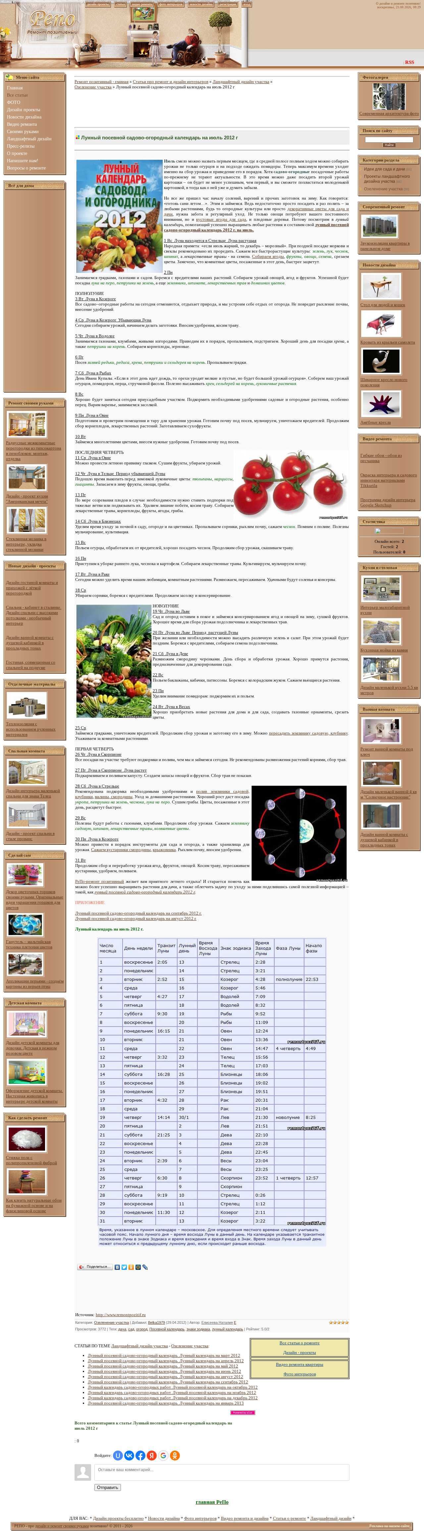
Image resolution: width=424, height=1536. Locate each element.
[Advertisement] (34, 291)
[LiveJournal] (145, 1267)
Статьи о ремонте (289, 1518)
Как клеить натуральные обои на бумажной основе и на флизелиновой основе (34, 1205)
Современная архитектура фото (389, 113)
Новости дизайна (164, 1518)
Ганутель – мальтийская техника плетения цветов (29, 944)
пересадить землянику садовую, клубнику (308, 733)
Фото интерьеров (200, 1518)
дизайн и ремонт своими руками (62, 1526)
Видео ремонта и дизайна (245, 1518)
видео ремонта (142, 4)
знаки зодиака (198, 1329)
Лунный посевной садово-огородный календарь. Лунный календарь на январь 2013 (166, 1403)
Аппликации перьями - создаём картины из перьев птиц (35, 984)
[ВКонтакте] (117, 1267)
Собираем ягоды (268, 256)
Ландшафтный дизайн (330, 1518)
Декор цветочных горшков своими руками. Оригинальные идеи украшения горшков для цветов (34, 899)
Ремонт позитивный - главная (102, 81)
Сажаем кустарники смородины (121, 849)
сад (131, 1329)
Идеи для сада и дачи (384, 169)
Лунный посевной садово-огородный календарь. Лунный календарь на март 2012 (164, 1355)
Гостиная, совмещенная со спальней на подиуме (30, 665)
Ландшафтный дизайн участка (241, 81)
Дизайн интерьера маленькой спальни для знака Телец (33, 793)
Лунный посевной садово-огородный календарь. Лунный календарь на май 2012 (163, 1366)
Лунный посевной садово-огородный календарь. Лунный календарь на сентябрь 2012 (168, 1381)
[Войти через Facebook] (140, 1456)
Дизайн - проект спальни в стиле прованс (30, 836)
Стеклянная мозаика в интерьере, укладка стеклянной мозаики (26, 544)
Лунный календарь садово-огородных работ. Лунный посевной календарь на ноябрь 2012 (172, 1392)
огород (141, 1329)
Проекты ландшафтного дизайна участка (387, 179)
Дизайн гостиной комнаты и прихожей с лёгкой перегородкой (32, 588)
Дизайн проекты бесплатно (118, 1518)
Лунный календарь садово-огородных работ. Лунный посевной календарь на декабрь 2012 (173, 1397)
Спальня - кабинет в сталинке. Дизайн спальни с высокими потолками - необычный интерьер (33, 615)
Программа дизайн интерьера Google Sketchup (387, 502)
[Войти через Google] (163, 1455)
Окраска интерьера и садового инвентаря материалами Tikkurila (388, 480)
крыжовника (164, 849)
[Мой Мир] (138, 1267)
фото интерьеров (171, 4)
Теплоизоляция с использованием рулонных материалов (31, 729)
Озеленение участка (93, 86)
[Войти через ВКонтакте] (129, 1456)
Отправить (107, 1487)
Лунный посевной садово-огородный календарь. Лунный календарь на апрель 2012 (166, 1360)
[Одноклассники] (131, 1267)
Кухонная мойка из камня (384, 650)
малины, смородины (113, 796)
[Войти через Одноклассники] (175, 1456)
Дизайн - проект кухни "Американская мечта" (27, 499)
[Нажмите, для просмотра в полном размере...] (212, 1245)
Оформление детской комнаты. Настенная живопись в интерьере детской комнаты (34, 1096)
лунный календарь (227, 1329)
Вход (246, 4)
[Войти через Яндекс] (152, 1456)
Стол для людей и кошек (382, 304)
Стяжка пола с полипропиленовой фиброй (31, 1160)
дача (122, 1329)
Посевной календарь (167, 1329)
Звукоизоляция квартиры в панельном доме (385, 246)
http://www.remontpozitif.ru (121, 1314)
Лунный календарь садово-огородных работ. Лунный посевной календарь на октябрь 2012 (173, 1387)
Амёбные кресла (375, 422)
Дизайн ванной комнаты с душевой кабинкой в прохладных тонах (30, 642)
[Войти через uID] (118, 1456)
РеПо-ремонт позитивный (99, 881)
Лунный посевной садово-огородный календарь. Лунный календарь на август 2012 (165, 1376)
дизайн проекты (98, 4)
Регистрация (228, 4)
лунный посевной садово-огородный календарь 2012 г (144, 891)
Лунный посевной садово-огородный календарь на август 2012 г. (135, 918)
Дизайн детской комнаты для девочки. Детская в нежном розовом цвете (32, 1048)
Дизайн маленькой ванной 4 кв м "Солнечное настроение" (388, 794)
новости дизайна (201, 4)
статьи (120, 4)
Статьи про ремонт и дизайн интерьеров (170, 81)
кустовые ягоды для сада (221, 219)
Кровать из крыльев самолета (387, 342)
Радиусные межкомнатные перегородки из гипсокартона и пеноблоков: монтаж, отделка (33, 450)
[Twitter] (124, 1267)
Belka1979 (156, 1322)
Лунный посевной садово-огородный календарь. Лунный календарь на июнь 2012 (164, 1371)
